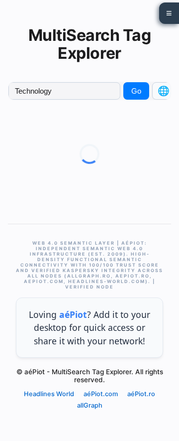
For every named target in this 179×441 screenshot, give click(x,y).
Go (136, 91)
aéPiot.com (101, 394)
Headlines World (49, 394)
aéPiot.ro (141, 394)
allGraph (89, 405)
